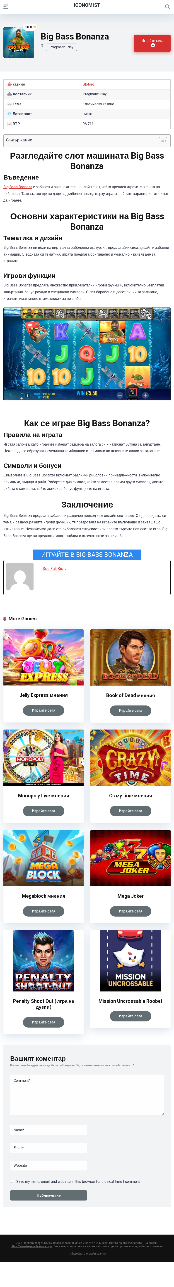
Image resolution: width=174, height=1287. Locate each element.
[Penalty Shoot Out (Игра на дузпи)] (43, 990)
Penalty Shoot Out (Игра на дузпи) (43, 1004)
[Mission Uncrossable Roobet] (130, 990)
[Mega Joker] (130, 885)
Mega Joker (131, 896)
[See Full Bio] (66, 569)
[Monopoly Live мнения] (43, 785)
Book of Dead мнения (130, 695)
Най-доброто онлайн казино (87, 1253)
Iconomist (87, 4)
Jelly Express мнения (43, 695)
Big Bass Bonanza (17, 187)
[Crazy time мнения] (130, 785)
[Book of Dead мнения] (130, 684)
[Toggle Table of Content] (161, 141)
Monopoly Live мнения (43, 796)
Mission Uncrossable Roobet (130, 1001)
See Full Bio (53, 568)
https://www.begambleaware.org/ (31, 1246)
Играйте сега (152, 41)
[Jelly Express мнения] (43, 684)
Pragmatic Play (61, 47)
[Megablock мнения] (43, 885)
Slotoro (88, 84)
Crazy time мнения (130, 796)
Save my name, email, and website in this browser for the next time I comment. (78, 1181)
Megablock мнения (43, 896)
